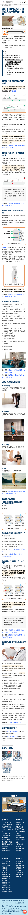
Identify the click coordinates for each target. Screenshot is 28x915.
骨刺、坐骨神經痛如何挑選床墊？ (6, 759)
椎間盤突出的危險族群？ (14, 62)
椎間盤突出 (9, 776)
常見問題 (18, 870)
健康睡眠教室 (20, 837)
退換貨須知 (19, 872)
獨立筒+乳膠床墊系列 (8, 825)
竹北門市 (4, 872)
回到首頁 (18, 876)
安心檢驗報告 (20, 866)
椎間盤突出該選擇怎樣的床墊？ (12, 55)
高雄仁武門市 (6, 889)
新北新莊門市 (6, 866)
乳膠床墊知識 (20, 829)
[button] (14, 21)
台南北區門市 (6, 885)
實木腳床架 (5, 846)
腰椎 (20, 778)
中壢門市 (4, 870)
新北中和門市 (6, 863)
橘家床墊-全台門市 (12, 736)
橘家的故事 (19, 861)
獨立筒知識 (19, 827)
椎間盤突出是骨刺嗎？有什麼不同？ (15, 69)
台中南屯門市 (6, 876)
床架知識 (18, 850)
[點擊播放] (4, 31)
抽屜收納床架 (6, 850)
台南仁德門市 (6, 883)
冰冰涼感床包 (6, 833)
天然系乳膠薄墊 (6, 827)
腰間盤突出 (10, 780)
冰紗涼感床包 (6, 835)
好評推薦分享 (20, 868)
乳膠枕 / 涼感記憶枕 (7, 844)
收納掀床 (4, 848)
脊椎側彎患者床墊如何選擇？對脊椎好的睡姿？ (17, 759)
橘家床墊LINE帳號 (12, 731)
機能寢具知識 (20, 848)
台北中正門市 (6, 861)
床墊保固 (18, 863)
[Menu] (22, 3)
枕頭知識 (18, 835)
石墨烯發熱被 (6, 840)
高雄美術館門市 (6, 887)
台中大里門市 (6, 878)
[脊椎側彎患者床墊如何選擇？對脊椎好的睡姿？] (18, 754)
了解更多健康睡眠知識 (14, 722)
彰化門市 (4, 881)
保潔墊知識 (19, 844)
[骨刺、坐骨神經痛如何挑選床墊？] (7, 754)
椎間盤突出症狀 (9, 66)
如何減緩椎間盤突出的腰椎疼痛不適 (15, 73)
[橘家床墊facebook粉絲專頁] (14, 804)
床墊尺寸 (18, 825)
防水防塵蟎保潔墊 (7, 842)
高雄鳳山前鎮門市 (7, 891)
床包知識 (18, 846)
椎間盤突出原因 (17, 776)
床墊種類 (13, 91)
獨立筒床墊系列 (6, 822)
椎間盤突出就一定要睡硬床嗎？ (12, 57)
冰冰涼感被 (5, 837)
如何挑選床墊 (20, 822)
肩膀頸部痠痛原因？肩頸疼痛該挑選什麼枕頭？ (6, 770)
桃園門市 (4, 868)
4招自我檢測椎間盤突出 (12, 64)
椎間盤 (4, 247)
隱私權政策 (19, 874)
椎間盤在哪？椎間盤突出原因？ (14, 60)
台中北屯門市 (6, 874)
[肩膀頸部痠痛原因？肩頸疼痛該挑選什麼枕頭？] (7, 765)
